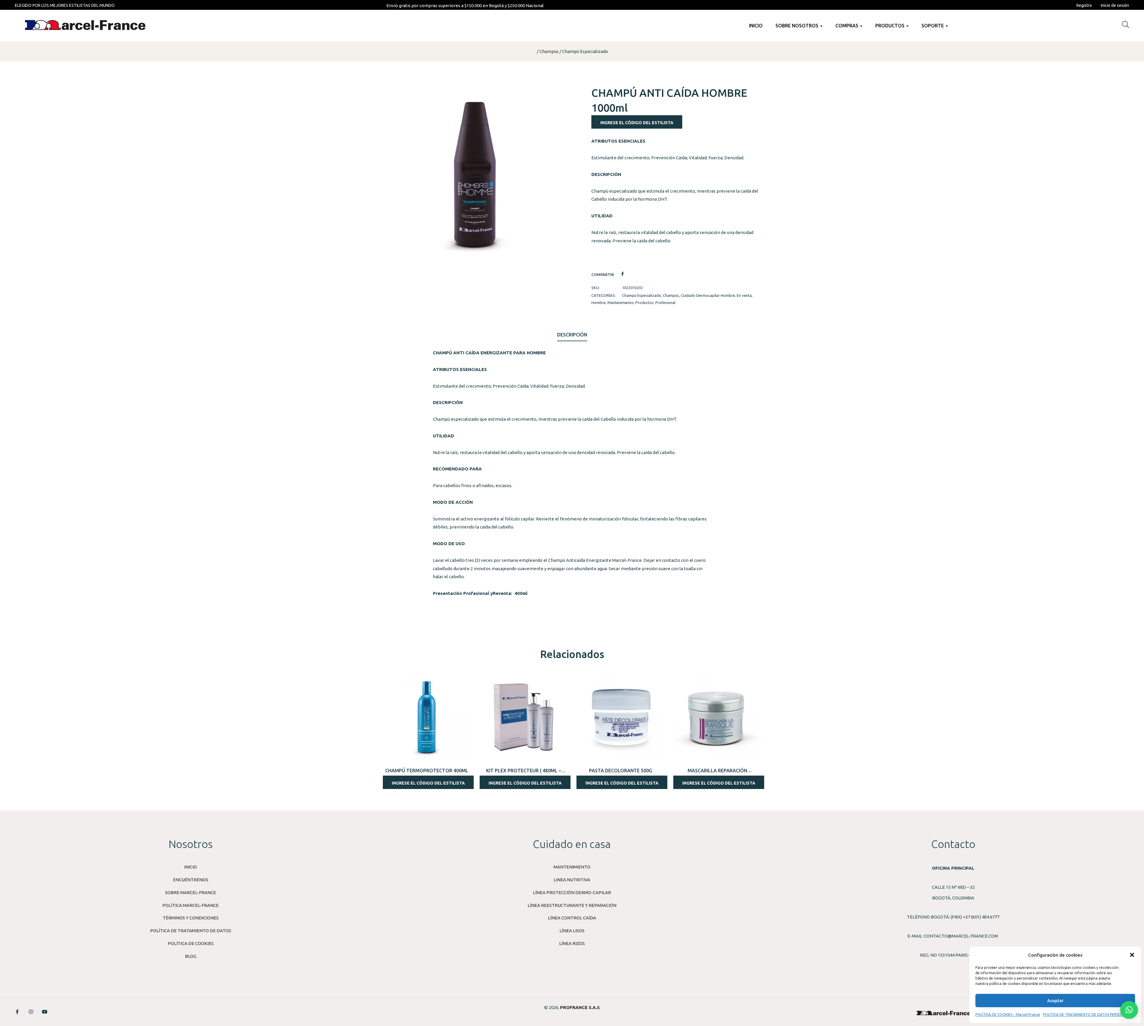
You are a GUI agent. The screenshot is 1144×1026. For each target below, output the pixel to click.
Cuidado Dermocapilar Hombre (708, 295)
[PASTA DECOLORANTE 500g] (620, 717)
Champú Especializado (585, 51)
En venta (744, 295)
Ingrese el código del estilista (636, 122)
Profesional (665, 302)
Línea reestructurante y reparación (572, 905)
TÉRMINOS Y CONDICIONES (191, 917)
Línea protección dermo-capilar (572, 892)
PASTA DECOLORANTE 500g (620, 770)
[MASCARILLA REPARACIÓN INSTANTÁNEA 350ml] (717, 717)
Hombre (598, 302)
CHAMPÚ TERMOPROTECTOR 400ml (426, 770)
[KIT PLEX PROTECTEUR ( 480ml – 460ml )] (524, 717)
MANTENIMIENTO (572, 866)
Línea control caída (572, 917)
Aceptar (1055, 1000)
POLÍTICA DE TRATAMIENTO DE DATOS (190, 930)
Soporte (933, 25)
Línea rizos (572, 943)
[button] (1132, 955)
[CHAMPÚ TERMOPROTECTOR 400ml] (427, 717)
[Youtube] (44, 1011)
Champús (549, 51)
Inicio (756, 25)
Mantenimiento (620, 302)
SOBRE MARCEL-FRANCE (190, 892)
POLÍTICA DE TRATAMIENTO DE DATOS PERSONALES (1087, 1014)
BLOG (190, 956)
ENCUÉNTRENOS (190, 879)
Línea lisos (572, 930)
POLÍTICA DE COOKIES (191, 943)
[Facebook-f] (17, 1011)
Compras (847, 25)
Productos (890, 25)
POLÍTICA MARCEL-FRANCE (190, 905)
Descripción (572, 334)
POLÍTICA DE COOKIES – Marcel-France (1007, 1014)
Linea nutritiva (572, 879)
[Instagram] (31, 1011)
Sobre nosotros (797, 25)
